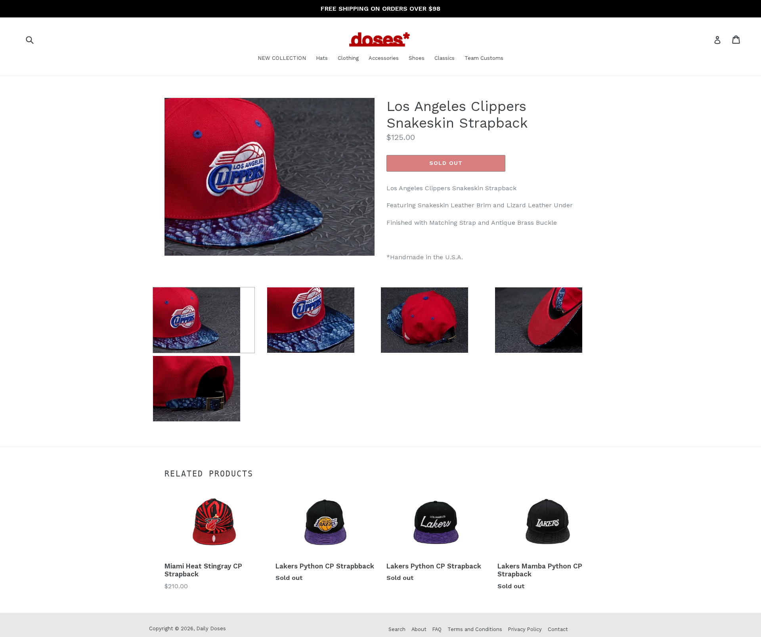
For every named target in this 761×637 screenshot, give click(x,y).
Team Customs (484, 58)
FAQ (437, 629)
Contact (558, 629)
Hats (322, 58)
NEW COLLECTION (282, 58)
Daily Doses (211, 628)
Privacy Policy (525, 629)
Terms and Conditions (474, 629)
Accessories (384, 58)
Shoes (416, 58)
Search (396, 629)
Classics (444, 58)
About (418, 629)
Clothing (348, 58)
